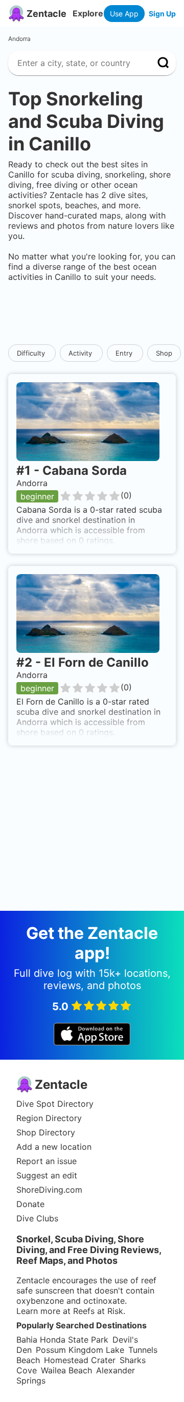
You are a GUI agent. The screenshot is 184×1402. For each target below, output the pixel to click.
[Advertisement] (92, 313)
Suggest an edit (46, 1175)
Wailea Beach (66, 1370)
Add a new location (53, 1147)
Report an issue (46, 1161)
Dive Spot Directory (55, 1104)
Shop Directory (45, 1132)
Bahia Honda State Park (62, 1339)
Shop (164, 353)
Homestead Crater (80, 1360)
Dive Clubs (37, 1218)
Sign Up (162, 13)
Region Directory (49, 1118)
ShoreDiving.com (49, 1190)
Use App (124, 13)
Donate (30, 1204)
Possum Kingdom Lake (80, 1350)
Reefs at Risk (98, 1311)
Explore (88, 13)
